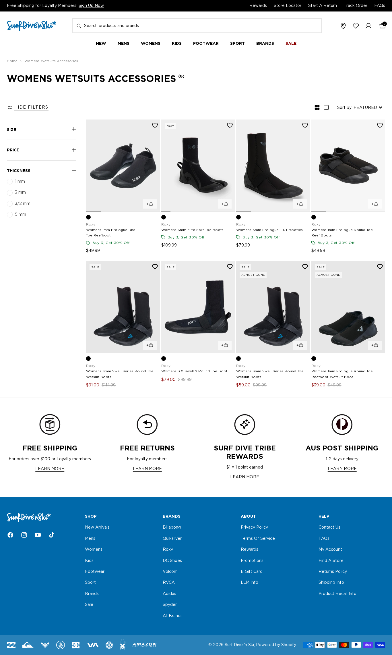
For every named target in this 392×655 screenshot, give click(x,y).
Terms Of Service (258, 538)
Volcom (170, 572)
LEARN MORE (49, 469)
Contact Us (329, 527)
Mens (90, 538)
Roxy (168, 550)
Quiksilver (172, 538)
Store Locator (287, 6)
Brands (92, 594)
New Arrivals (97, 527)
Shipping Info (331, 583)
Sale (89, 605)
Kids (89, 560)
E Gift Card (252, 572)
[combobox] (197, 26)
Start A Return (322, 6)
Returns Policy (333, 572)
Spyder (170, 605)
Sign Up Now (91, 6)
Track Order (355, 6)
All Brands (173, 616)
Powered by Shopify (276, 645)
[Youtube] (37, 534)
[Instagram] (24, 534)
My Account (330, 550)
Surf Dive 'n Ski (239, 645)
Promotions (252, 560)
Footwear (94, 572)
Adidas (169, 594)
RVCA (169, 583)
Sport (90, 583)
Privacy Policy (254, 527)
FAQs (379, 6)
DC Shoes (172, 560)
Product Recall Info (337, 594)
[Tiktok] (51, 534)
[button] (368, 26)
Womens (93, 550)
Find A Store (331, 560)
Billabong (172, 527)
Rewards (258, 6)
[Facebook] (10, 534)
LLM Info (249, 583)
